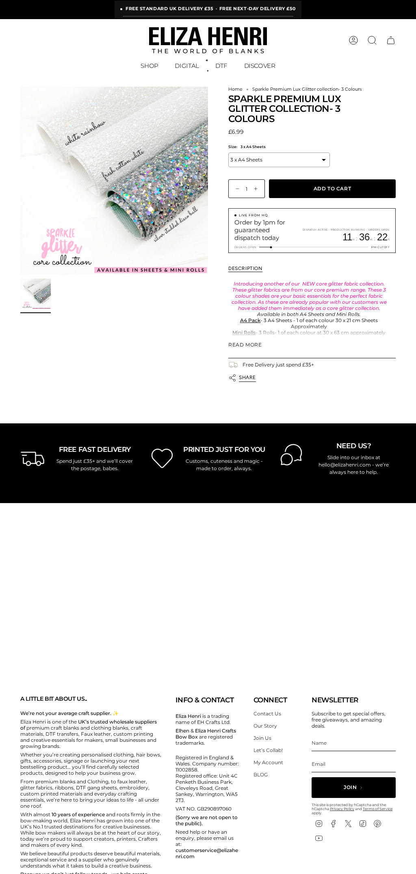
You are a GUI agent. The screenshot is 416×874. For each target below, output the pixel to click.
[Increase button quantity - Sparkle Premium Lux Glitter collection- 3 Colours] (257, 188)
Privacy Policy (342, 808)
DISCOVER (259, 66)
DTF (221, 66)
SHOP (149, 66)
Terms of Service (377, 808)
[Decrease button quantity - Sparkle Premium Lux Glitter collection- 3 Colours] (235, 188)
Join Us (262, 738)
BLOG (261, 775)
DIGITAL (187, 66)
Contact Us (267, 714)
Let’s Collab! (268, 750)
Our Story (265, 726)
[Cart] (390, 40)
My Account (268, 762)
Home (235, 89)
